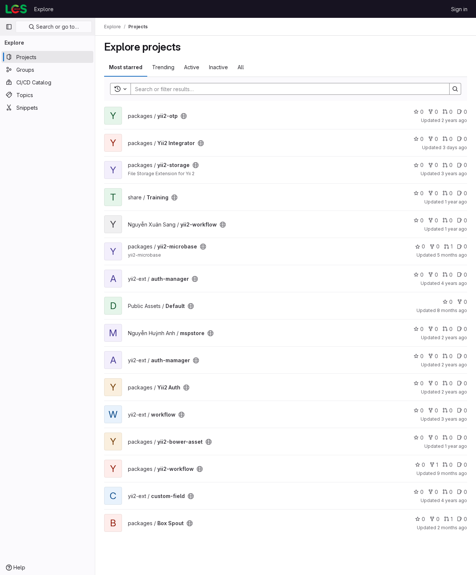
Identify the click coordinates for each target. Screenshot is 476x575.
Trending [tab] (163, 67)
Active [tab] (191, 67)
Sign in (459, 9)
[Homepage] (16, 9)
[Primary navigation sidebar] (9, 27)
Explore (44, 9)
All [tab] (241, 67)
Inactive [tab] (218, 67)
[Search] (455, 89)
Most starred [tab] (125, 67)
